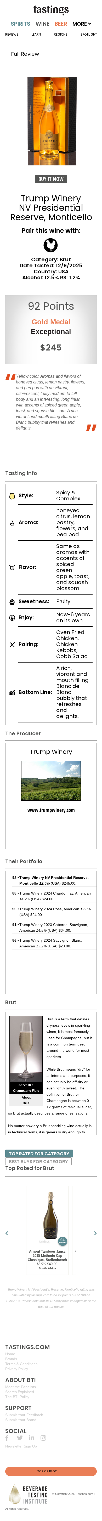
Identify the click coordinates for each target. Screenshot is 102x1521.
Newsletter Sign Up (21, 1446)
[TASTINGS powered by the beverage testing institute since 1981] (51, 10)
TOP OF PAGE (47, 1471)
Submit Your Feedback (24, 1415)
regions (60, 34)
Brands (11, 1359)
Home (10, 1354)
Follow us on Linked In (35, 1438)
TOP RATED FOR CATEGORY (39, 1154)
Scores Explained (19, 1392)
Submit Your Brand (20, 1420)
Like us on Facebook (11, 1438)
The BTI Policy (17, 1397)
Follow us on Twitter (23, 1438)
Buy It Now (51, 179)
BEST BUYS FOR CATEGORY (38, 1161)
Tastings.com (84, 1493)
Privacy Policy (16, 1369)
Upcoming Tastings (46, 1438)
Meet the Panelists (20, 1387)
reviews (12, 34)
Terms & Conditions (21, 1364)
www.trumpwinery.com (51, 810)
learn (36, 34)
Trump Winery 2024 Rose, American (55, 909)
